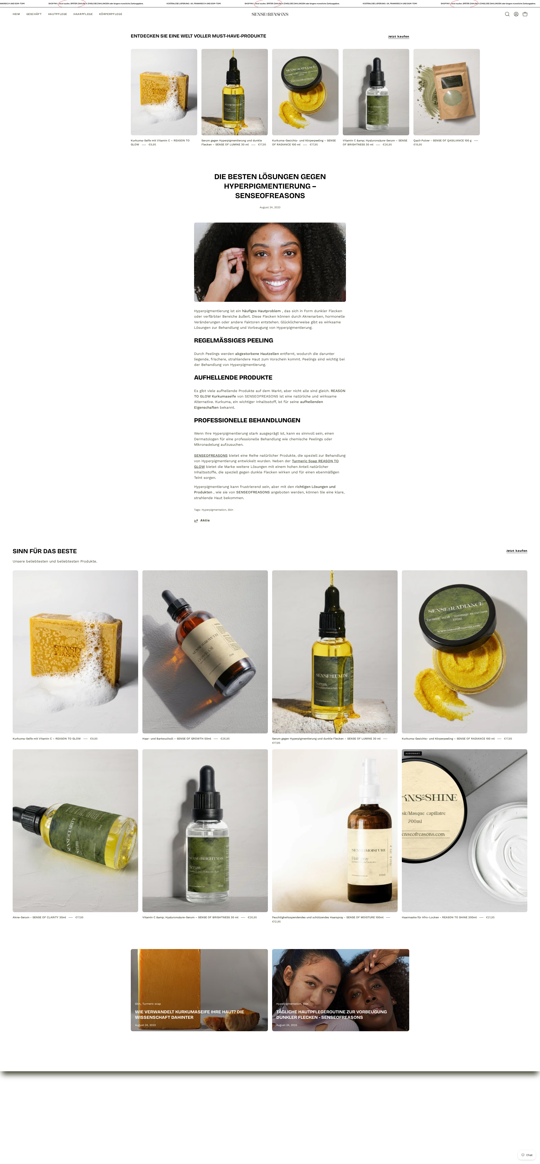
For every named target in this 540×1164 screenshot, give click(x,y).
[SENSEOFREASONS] (270, 14)
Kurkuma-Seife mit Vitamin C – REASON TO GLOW (47, 738)
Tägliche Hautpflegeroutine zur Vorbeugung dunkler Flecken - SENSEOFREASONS (331, 1014)
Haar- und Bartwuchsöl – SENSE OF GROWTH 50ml (176, 738)
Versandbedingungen (206, 1122)
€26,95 (387, 144)
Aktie (205, 520)
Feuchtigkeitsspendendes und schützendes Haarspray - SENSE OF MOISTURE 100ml (327, 917)
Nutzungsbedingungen (207, 1130)
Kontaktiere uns (144, 1122)
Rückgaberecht (201, 1115)
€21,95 (490, 917)
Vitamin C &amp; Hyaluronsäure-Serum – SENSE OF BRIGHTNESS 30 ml (190, 917)
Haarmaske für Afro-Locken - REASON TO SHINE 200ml (439, 917)
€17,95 (262, 144)
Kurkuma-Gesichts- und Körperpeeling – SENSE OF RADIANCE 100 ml (448, 738)
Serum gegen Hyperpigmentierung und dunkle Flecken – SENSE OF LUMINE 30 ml (326, 738)
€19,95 (417, 144)
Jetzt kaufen (398, 36)
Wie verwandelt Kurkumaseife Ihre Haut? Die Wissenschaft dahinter (189, 1014)
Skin (230, 509)
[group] (270, 98)
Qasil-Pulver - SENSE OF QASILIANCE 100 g (442, 140)
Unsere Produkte (145, 1115)
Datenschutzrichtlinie (206, 1108)
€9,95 (152, 144)
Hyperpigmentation (214, 509)
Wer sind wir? (142, 1108)
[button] (507, 14)
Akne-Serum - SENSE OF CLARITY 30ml (39, 917)
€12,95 (276, 921)
